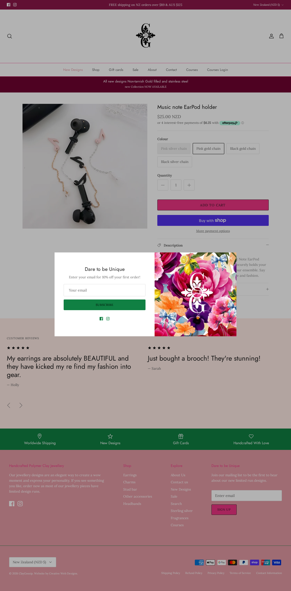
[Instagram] (108, 318)
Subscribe (104, 305)
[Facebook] (101, 318)
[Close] (231, 258)
